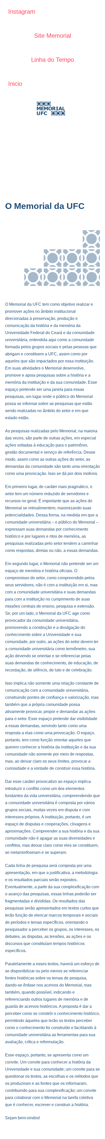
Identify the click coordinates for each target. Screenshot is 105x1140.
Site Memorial (52, 35)
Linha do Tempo (52, 59)
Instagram (21, 11)
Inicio (15, 83)
